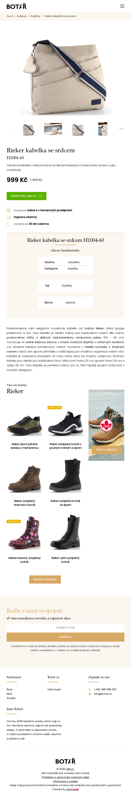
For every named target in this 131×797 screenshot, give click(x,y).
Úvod (10, 16)
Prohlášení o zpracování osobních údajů (65, 777)
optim (72, 789)
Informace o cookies (65, 781)
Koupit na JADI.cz (23, 196)
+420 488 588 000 (105, 689)
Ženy (10, 689)
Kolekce (21, 16)
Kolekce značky (45, 579)
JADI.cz (70, 769)
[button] (120, 129)
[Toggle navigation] (122, 6)
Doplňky (36, 16)
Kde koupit (54, 689)
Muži (9, 694)
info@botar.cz (103, 694)
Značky (11, 698)
